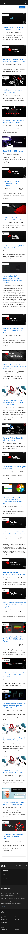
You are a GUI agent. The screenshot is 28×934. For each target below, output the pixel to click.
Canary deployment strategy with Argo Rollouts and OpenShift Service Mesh (14, 706)
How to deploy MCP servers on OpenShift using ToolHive (13, 28)
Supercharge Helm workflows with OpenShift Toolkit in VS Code (13, 837)
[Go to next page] (24, 858)
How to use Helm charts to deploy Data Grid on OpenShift (13, 771)
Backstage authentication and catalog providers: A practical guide (13, 330)
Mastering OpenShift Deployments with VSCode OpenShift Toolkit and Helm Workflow (12, 279)
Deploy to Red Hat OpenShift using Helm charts (13, 439)
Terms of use (17, 929)
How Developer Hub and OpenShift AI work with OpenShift (11, 183)
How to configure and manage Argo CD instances (13, 91)
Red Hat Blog (17, 919)
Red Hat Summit (4, 922)
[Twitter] (23, 865)
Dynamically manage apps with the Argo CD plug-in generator (13, 803)
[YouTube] (20, 865)
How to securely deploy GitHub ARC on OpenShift (13, 247)
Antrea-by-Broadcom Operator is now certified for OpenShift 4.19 (14, 60)
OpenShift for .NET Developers (13, 151)
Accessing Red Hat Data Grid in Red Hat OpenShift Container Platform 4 (13, 639)
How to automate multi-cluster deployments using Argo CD (13, 121)
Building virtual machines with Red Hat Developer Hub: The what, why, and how (14, 605)
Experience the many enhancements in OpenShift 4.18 (14, 218)
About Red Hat (3, 916)
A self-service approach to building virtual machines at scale (14, 573)
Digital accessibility (18, 930)
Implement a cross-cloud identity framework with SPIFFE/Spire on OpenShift (14, 675)
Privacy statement (4, 929)
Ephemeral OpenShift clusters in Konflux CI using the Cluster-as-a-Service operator (14, 402)
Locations (16, 917)
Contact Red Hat (4, 919)
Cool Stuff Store (17, 920)
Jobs (15, 916)
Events (2, 917)
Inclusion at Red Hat (4, 920)
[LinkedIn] (17, 865)
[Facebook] (26, 865)
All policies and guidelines (5, 930)
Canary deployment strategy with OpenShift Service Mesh (14, 739)
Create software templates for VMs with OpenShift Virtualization (14, 533)
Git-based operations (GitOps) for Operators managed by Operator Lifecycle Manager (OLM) (13, 500)
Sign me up (4, 906)
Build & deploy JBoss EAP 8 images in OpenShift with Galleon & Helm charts (14, 366)
